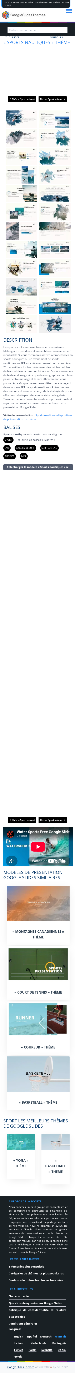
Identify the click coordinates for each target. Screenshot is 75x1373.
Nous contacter (19, 1296)
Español (31, 1336)
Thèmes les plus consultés (26, 1266)
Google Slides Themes (20, 1367)
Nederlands (38, 1343)
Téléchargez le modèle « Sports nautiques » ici (38, 467)
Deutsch (46, 1336)
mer (23, 456)
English (18, 1336)
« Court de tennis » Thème (38, 992)
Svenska (46, 1350)
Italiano (19, 1343)
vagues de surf (25, 447)
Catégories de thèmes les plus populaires (36, 1273)
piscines (9, 456)
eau (7, 447)
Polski (32, 1350)
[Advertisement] (38, 643)
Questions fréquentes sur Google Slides (35, 1303)
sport (8, 439)
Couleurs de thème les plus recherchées (36, 1280)
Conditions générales (23, 1323)
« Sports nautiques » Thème (36, 42)
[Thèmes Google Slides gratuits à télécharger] (24, 15)
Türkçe (18, 1350)
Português (59, 1343)
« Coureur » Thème (38, 1047)
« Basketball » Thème (38, 1102)
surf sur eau (49, 447)
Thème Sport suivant (23, 99)
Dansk (62, 1350)
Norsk (18, 1356)
